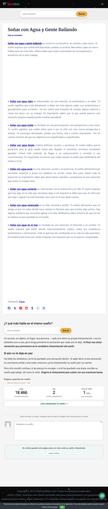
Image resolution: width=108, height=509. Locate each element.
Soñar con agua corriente (23, 189)
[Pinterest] (20, 308)
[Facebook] (9, 308)
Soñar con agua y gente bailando (25, 43)
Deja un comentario (15, 35)
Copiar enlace (54, 453)
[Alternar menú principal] (102, 4)
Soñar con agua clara (21, 101)
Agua (22, 301)
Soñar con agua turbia (21, 125)
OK (62, 507)
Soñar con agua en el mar (24, 225)
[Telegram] (44, 308)
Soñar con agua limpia (22, 145)
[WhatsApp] (38, 308)
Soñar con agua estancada (24, 205)
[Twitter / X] (15, 308)
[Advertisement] (54, 79)
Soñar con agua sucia (21, 169)
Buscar (82, 14)
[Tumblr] (32, 308)
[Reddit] (26, 308)
